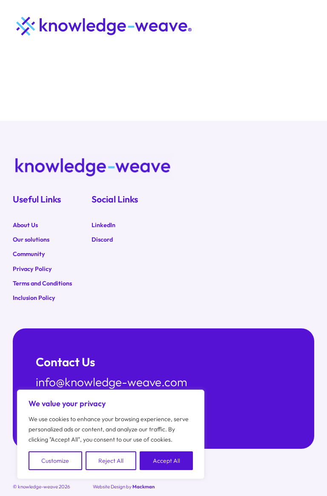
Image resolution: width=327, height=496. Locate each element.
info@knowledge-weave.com (111, 381)
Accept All (166, 461)
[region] (110, 434)
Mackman (143, 487)
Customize (55, 461)
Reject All (110, 461)
